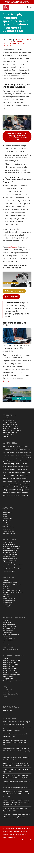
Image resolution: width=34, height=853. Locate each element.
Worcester (5, 495)
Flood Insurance (7, 632)
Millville (18, 481)
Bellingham (9, 461)
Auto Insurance (7, 622)
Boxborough (10, 464)
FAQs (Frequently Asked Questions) (12, 592)
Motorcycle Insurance (9, 624)
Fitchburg (26, 466)
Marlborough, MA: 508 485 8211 (12, 430)
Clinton (4, 466)
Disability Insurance (8, 647)
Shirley (4, 487)
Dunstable (20, 466)
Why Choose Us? (7, 512)
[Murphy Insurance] (14, 7)
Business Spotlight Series (10, 582)
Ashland (28, 458)
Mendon (5, 481)
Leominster (12, 475)
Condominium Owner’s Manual (11, 590)
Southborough (18, 487)
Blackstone (20, 461)
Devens (15, 466)
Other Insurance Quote (9, 571)
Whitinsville (25, 492)
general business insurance (14, 44)
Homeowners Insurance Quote (11, 546)
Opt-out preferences (8, 434)
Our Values (6, 523)
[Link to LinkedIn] (30, 839)
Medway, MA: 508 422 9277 (10, 432)
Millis (14, 481)
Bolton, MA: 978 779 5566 (10, 422)
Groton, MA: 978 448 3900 (10, 424)
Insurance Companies (9, 600)
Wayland (26, 490)
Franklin (20, 469)
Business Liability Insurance (10, 664)
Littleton (18, 475)
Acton (24, 458)
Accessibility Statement (9, 690)
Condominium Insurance (9, 628)
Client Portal (24, 3)
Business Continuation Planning (11, 660)
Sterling (25, 487)
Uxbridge (21, 490)
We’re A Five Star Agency (9, 527)
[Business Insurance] (17, 279)
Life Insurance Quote (8, 563)
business (11, 41)
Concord (9, 466)
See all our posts (7, 710)
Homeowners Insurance (9, 626)
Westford (13, 492)
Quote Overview (7, 542)
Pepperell (21, 484)
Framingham (13, 469)
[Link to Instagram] (27, 839)
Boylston (17, 464)
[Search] (26, 7)
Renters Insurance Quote (10, 550)
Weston (19, 492)
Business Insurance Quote (10, 558)
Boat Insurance (7, 637)
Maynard (13, 478)
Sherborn (27, 484)
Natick (22, 481)
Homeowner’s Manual (9, 598)
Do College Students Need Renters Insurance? (16, 769)
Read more (7, 381)
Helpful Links (6, 596)
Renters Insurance (8, 630)
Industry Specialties (8, 678)
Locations (5, 514)
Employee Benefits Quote (10, 561)
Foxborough (6, 469)
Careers (5, 516)
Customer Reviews (8, 529)
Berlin (14, 461)
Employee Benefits (8, 676)
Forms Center (6, 594)
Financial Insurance (8, 641)
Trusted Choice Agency (9, 525)
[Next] (28, 349)
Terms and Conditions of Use (11, 694)
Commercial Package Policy (10, 672)
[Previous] (5, 349)
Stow (29, 487)
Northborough (7, 484)
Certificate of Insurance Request (12, 584)
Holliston (10, 472)
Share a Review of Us (9, 531)
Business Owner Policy (9, 666)
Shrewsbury (10, 487)
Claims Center (6, 586)
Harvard (5, 472)
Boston (5, 464)
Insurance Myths (7, 602)
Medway (24, 478)
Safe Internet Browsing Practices (12, 788)
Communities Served (8, 519)
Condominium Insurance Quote (11, 548)
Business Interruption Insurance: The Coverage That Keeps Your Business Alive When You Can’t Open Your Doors (16, 802)
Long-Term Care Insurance (10, 649)
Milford (10, 481)
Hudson (28, 472)
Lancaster (5, 475)
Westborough (6, 492)
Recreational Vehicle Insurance (11, 639)
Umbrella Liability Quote (9, 552)
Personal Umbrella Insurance (11, 634)
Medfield (18, 478)
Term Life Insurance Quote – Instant (13, 565)
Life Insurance (6, 643)
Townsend (11, 490)
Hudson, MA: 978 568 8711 (10, 428)
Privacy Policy (6, 692)
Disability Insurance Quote (10, 567)
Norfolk (27, 481)
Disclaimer (5, 436)
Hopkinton (22, 472)
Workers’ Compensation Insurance (12, 681)
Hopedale (16, 472)
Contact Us (18, 1)
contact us (12, 247)
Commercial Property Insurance (11, 674)
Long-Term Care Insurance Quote (12, 569)
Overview (5, 510)
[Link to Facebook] (22, 839)
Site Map (5, 696)
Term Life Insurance (8, 645)
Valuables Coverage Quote (10, 554)
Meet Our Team (7, 521)
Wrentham (25, 495)
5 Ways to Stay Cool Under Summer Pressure (15, 781)
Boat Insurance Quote (9, 556)
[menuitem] (26, 7)
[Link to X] (25, 839)
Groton (25, 469)
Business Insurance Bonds (10, 662)
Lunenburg (24, 475)
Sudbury (5, 490)
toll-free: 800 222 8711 (9, 420)
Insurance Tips (7, 605)
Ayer (4, 461)
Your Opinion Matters (9, 533)
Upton (16, 490)
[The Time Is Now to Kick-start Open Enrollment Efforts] (17, 336)
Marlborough (6, 478)
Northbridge (14, 484)
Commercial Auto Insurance (10, 670)
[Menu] (30, 7)
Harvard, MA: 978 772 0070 (10, 426)
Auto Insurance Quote (9, 544)
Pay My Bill (14, 3)
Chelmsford (24, 464)
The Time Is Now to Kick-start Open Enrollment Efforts (16, 347)
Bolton (25, 461)
